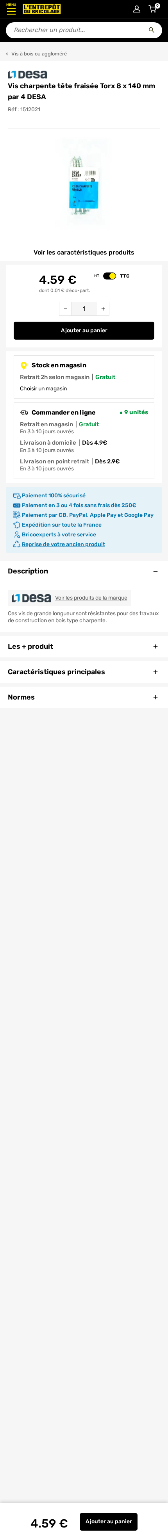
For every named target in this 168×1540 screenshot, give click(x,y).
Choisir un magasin (43, 388)
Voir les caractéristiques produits (84, 252)
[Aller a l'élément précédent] (7, 187)
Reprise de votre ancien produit (63, 544)
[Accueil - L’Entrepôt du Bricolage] (41, 9)
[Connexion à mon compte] (137, 9)
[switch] (109, 276)
